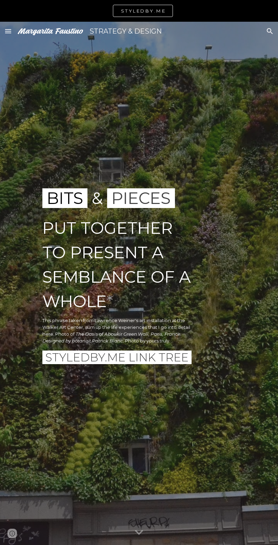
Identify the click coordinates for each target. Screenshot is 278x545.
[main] (118, 283)
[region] (139, 11)
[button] (8, 31)
